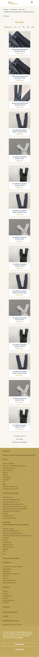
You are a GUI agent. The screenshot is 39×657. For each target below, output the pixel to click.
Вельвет (5, 472)
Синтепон (6, 576)
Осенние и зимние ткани (10, 486)
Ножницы (6, 538)
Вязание (6, 607)
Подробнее (19, 649)
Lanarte (5, 593)
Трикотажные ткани (9, 468)
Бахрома (5, 513)
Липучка (5, 578)
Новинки (6, 451)
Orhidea (5, 591)
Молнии (6, 16)
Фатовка (5, 475)
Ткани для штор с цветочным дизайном (15, 509)
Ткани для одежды (8, 463)
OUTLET (6, 616)
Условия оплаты (19, 436)
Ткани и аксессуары (11, 493)
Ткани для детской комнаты (11, 511)
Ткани (5, 459)
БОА (4, 551)
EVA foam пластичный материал (13, 566)
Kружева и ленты (8, 528)
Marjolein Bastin (7, 596)
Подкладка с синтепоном (11, 489)
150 (33, 27)
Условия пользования (19, 442)
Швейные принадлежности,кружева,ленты (19, 12)
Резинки (5, 540)
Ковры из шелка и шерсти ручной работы (19, 455)
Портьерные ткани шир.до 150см (13, 504)
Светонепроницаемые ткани (11, 499)
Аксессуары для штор (9, 518)
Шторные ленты (8, 515)
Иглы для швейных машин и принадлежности (17, 535)
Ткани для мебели (10, 612)
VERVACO (6, 602)
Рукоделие (7, 562)
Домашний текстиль (11, 621)
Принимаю (19, 644)
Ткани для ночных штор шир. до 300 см (15, 506)
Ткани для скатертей (11, 558)
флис (4, 484)
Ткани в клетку (7, 470)
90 (23, 27)
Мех (4, 482)
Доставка (19, 439)
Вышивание (6, 571)
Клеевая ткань (7, 542)
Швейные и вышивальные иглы (12, 533)
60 (19, 27)
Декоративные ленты (9, 582)
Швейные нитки (8, 545)
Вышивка (6, 587)
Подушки (6, 598)
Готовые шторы (7, 497)
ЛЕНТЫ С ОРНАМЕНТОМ (11, 531)
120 (28, 27)
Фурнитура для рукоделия (11, 573)
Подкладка (6, 479)
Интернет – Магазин (17, 9)
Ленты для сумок (8, 547)
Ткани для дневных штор (10, 502)
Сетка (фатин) (7, 477)
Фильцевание (7, 569)
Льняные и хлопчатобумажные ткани (14, 466)
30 (15, 27)
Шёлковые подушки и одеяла (12, 624)
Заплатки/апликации (9, 580)
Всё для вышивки (8, 600)
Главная (6, 9)
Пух (4, 554)
